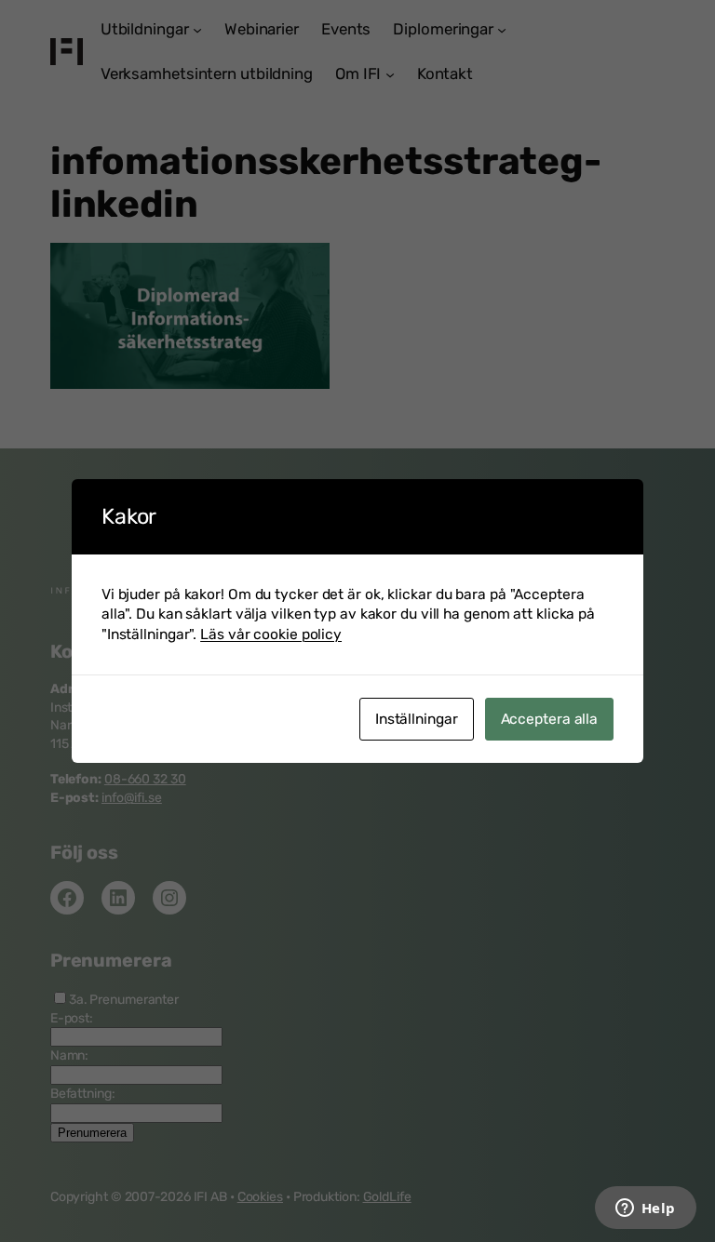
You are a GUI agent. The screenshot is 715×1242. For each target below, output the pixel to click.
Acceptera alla (550, 719)
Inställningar (416, 719)
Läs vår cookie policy (271, 634)
